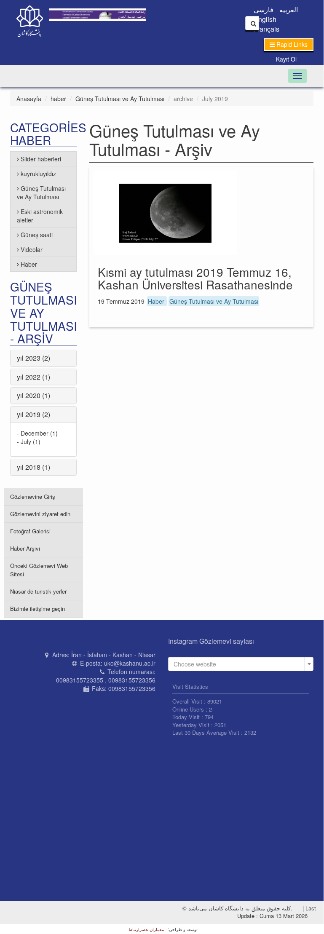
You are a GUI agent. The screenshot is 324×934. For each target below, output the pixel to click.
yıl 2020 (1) (33, 395)
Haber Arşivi (25, 548)
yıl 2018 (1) (33, 467)
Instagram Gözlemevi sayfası (211, 641)
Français (266, 29)
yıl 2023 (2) (33, 358)
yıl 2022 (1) (33, 377)
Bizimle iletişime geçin (37, 609)
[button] (288, 44)
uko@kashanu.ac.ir (129, 663)
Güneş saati (37, 234)
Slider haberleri (41, 159)
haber (58, 98)
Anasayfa (28, 98)
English (265, 19)
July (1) (30, 441)
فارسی (263, 9)
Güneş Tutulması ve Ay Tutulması (119, 98)
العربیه (288, 9)
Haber (157, 301)
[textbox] (238, 664)
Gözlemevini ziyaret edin (40, 514)
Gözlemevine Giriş (32, 496)
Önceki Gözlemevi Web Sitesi (39, 570)
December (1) (39, 433)
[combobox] (240, 664)
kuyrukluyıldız (38, 173)
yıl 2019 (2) (33, 414)
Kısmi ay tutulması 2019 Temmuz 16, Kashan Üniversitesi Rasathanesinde (195, 278)
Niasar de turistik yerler (38, 591)
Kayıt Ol (286, 59)
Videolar (32, 249)
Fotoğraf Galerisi (30, 531)
